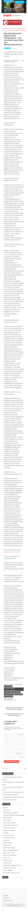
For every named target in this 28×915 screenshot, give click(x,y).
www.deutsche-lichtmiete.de (12, 552)
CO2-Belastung (8, 686)
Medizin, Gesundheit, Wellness (19, 2)
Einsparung (7, 692)
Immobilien (6, 832)
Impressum (6, 895)
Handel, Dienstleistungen (9, 830)
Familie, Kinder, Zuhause (9, 822)
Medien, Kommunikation (9, 847)
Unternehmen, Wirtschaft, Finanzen (12, 865)
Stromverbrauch (9, 696)
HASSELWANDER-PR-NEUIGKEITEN (14, 905)
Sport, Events (6, 857)
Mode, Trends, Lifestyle (9, 852)
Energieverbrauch (9, 694)
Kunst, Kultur (6, 840)
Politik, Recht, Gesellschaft (9, 855)
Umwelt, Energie (7, 862)
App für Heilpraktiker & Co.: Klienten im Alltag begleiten (20, 8)
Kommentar (20, 734)
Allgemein (5, 807)
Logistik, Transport (7, 842)
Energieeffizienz (16, 692)
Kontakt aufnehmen (8, 900)
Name (21, 749)
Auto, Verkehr (6, 810)
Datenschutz (6, 898)
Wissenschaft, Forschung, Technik (11, 872)
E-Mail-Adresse (19, 753)
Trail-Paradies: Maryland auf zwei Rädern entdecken (7, 9)
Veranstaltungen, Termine (9, 867)
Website (21, 757)
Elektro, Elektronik (7, 817)
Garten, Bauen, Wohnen (9, 827)
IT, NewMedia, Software (9, 837)
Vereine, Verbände (7, 870)
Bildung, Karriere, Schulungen (10, 812)
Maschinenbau (7, 48)
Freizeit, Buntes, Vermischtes (10, 825)
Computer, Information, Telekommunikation (13, 815)
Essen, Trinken (7, 820)
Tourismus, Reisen (6, 1)
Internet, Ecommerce (8, 835)
